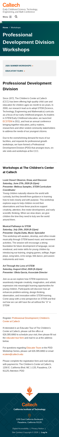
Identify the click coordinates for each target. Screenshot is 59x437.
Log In (44, 432)
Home (5, 27)
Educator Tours (14, 71)
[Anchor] (20, 89)
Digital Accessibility (20, 428)
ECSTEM (7, 121)
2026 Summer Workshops (18, 66)
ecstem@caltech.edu (13, 354)
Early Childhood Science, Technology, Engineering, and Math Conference (20, 10)
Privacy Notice (37, 428)
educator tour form (15, 338)
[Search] (16, 16)
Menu (6, 17)
